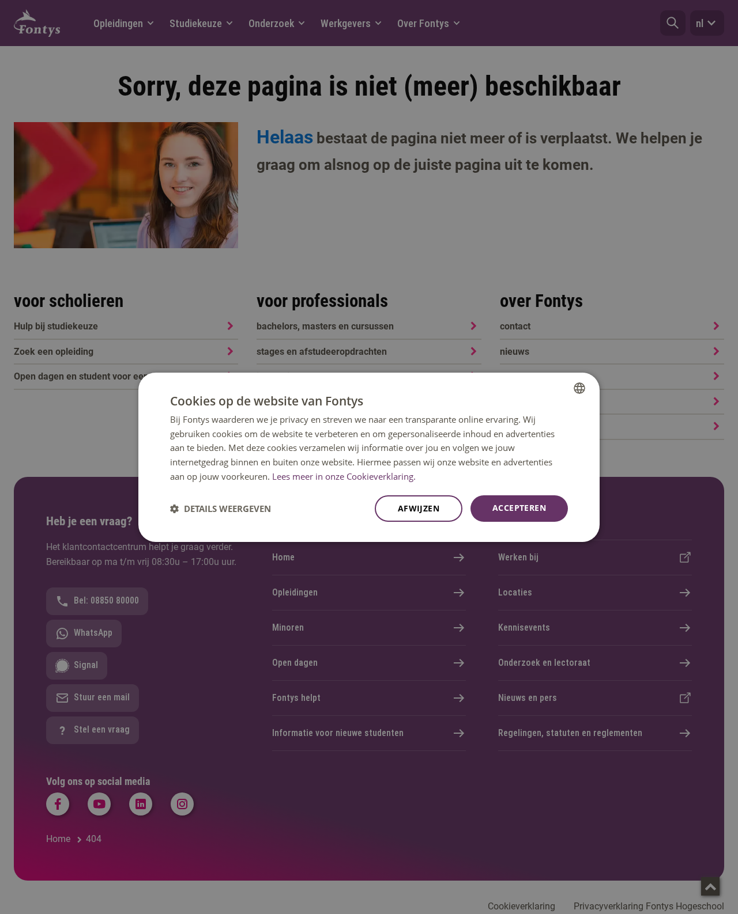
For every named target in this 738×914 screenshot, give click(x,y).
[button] (220, 508)
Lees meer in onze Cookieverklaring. (344, 476)
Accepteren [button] (519, 507)
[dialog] (369, 456)
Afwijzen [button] (418, 508)
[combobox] (579, 387)
